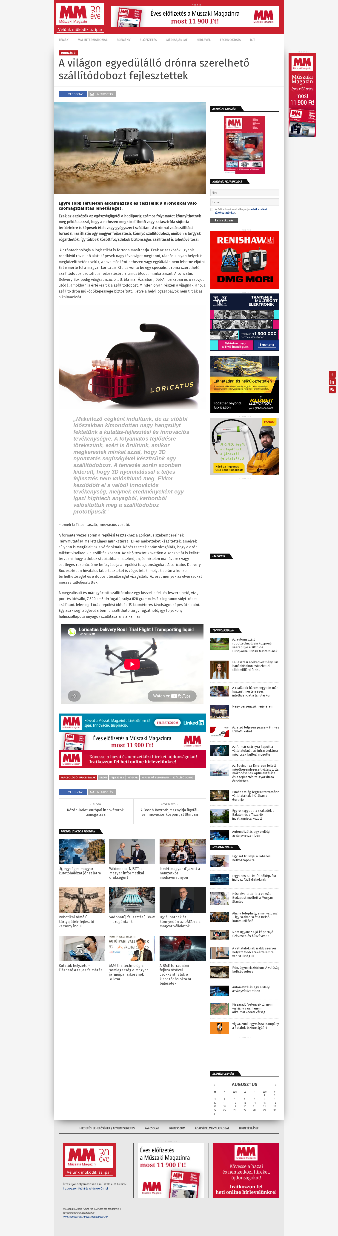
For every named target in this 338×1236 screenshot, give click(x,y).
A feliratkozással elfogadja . (241, 211)
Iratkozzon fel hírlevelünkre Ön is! (85, 1188)
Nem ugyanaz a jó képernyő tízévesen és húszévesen (252, 934)
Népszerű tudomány (155, 777)
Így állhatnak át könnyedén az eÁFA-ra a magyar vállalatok (180, 921)
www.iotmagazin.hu (97, 1216)
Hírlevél (204, 40)
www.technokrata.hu (74, 1216)
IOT (252, 40)
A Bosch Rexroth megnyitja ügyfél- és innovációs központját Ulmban (169, 812)
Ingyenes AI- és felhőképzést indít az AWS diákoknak (254, 878)
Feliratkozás (224, 220)
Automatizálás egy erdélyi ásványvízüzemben (251, 834)
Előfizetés (148, 40)
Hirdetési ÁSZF (249, 1128)
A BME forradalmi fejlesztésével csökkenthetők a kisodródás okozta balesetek (175, 974)
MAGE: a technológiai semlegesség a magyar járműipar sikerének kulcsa (128, 972)
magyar (133, 777)
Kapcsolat (152, 1128)
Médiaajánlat (176, 40)
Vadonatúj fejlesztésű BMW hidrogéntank (132, 919)
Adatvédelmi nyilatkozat (212, 1128)
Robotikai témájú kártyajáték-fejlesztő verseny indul (76, 921)
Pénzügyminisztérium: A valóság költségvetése (255, 970)
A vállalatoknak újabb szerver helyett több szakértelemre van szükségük (254, 952)
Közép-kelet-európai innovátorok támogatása (95, 812)
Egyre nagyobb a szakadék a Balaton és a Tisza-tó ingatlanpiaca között (253, 815)
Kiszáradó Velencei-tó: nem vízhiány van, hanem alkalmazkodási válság (252, 1008)
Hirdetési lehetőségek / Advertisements (107, 1128)
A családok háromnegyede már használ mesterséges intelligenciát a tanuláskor (255, 692)
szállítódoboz (183, 777)
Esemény (123, 40)
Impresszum (177, 1128)
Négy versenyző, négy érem (252, 706)
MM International (92, 40)
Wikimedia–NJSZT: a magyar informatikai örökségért (126, 873)
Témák (64, 40)
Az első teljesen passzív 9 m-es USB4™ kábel (255, 729)
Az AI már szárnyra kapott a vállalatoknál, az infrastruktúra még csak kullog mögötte (255, 751)
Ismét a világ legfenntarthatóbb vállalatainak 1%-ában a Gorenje (255, 796)
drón (103, 777)
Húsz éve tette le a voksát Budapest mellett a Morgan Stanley (252, 898)
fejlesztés (117, 777)
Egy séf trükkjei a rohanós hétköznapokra (251, 858)
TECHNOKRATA (230, 40)
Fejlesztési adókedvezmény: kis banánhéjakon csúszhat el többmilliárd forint (255, 666)
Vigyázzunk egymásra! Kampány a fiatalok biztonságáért (255, 1026)
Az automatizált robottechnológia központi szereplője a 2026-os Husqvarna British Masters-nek (255, 645)
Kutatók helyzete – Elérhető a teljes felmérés (80, 967)
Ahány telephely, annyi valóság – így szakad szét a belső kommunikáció (255, 917)
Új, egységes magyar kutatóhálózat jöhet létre (80, 871)
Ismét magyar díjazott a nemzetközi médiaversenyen (180, 873)
